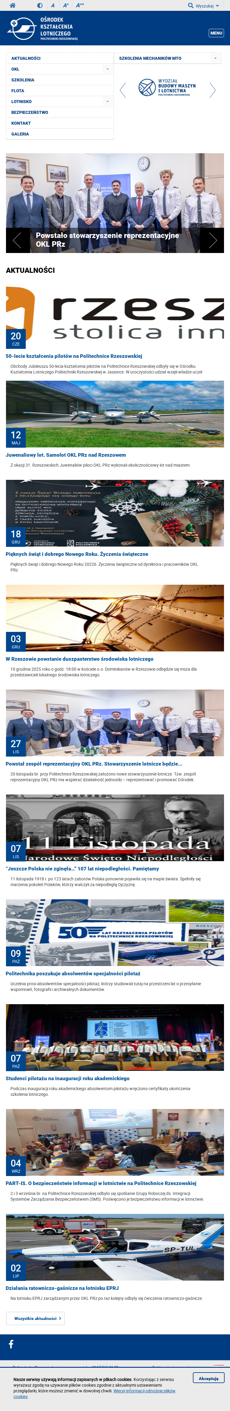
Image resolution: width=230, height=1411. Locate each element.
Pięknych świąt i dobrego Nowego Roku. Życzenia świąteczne (77, 554)
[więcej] (115, 251)
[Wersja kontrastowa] (42, 5)
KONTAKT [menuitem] (21, 123)
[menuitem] (107, 69)
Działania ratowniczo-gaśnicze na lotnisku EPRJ (62, 1288)
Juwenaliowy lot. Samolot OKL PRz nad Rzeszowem (66, 455)
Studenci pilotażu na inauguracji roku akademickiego (68, 1078)
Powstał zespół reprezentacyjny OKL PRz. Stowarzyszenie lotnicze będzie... (94, 764)
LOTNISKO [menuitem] (21, 101)
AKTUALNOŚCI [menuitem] (25, 58)
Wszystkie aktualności (35, 1318)
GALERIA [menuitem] (20, 134)
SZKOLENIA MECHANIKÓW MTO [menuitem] (150, 58)
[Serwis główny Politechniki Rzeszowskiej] (12, 5)
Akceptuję (209, 1378)
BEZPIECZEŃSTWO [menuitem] (29, 112)
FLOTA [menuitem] (17, 90)
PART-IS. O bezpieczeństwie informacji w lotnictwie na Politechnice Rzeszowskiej (101, 1183)
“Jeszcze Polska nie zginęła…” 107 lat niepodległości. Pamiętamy (82, 869)
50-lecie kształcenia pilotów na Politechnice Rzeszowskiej (74, 356)
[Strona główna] (42, 28)
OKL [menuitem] (15, 69)
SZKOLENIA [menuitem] (22, 80)
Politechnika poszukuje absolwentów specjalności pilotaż (73, 974)
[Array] (168, 89)
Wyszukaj (205, 6)
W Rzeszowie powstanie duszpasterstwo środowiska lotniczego (80, 659)
